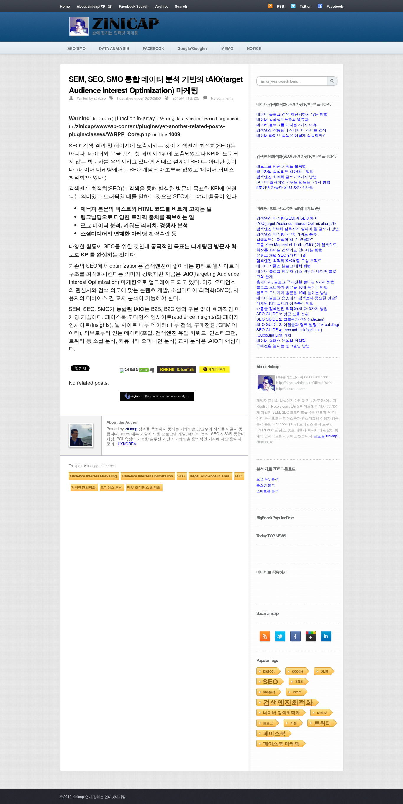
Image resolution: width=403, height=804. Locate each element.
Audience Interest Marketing (93, 476)
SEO (181, 476)
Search (181, 6)
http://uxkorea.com (290, 388)
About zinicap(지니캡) (94, 6)
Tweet (297, 692)
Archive (161, 6)
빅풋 (293, 723)
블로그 (268, 722)
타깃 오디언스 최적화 (143, 487)
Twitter (305, 6)
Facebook (335, 6)
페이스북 (274, 733)
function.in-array (136, 118)
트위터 (322, 723)
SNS (299, 681)
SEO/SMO (76, 48)
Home (65, 6)
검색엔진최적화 (83, 487)
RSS (280, 6)
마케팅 (322, 712)
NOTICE (254, 48)
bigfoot (269, 671)
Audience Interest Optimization (147, 476)
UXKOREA (127, 443)
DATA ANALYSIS (114, 48)
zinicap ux (264, 441)
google (297, 671)
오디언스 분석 (111, 487)
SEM (324, 671)
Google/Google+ (193, 48)
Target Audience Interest (209, 476)
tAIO (238, 476)
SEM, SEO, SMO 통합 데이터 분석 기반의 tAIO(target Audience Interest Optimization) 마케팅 (156, 84)
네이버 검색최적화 (281, 712)
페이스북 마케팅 (281, 743)
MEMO (227, 48)
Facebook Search (133, 6)
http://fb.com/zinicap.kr (294, 382)
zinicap (100, 98)
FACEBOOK (153, 48)
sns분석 (269, 692)
